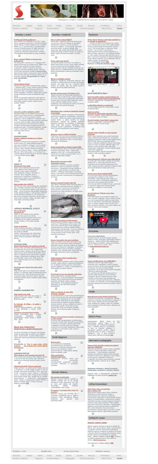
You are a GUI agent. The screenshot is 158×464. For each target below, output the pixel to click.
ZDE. (32, 155)
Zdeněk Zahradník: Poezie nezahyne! (27, 366)
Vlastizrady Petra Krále (22, 166)
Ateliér (40, 26)
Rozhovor (16, 26)
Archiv (119, 28)
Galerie (69, 26)
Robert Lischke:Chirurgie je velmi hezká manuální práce (102, 112)
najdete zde (112, 375)
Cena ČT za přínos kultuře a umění (26, 112)
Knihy (49, 26)
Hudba (58, 26)
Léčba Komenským (87, 28)
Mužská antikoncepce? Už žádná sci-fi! (65, 93)
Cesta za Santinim (20, 226)
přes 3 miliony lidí (94, 391)
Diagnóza (38, 28)
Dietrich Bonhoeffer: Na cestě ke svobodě (29, 246)
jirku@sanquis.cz (99, 440)
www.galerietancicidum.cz (99, 246)
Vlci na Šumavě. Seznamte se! (20, 211)
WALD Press (106, 28)
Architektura (105, 26)
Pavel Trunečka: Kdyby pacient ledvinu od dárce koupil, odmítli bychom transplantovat (104, 97)
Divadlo (80, 26)
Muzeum (91, 26)
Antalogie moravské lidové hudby (26, 312)
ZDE (112, 63)
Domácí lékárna (53, 28)
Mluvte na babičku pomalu (60, 79)
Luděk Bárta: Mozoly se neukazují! (100, 105)
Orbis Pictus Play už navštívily (99, 389)
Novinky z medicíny (20, 28)
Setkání (29, 26)
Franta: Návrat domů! (22, 84)
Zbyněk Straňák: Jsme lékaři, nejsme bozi (103, 120)
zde (111, 335)
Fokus (119, 26)
